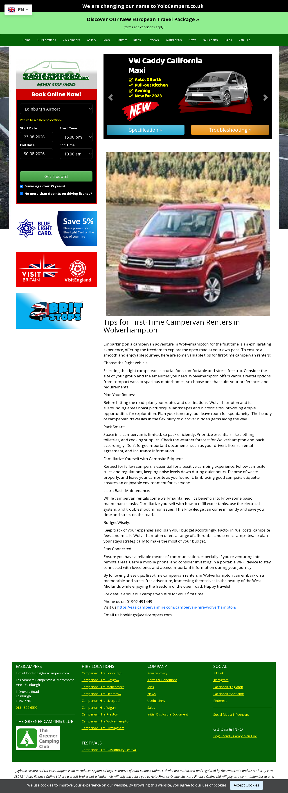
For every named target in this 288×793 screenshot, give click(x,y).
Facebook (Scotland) (228, 694)
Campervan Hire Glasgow (100, 680)
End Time (67, 145)
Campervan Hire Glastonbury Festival (109, 750)
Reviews (153, 40)
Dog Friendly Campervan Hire (235, 736)
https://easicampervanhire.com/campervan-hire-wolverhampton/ (176, 607)
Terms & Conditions (162, 680)
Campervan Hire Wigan (99, 707)
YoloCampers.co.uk (180, 6)
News (192, 40)
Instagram (221, 680)
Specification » (145, 129)
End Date (27, 145)
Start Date (28, 128)
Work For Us (174, 40)
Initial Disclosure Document (167, 714)
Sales (228, 40)
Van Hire (244, 40)
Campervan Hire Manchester (103, 687)
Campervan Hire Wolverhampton (106, 721)
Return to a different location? (41, 120)
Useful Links (156, 700)
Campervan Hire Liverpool (101, 700)
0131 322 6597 (26, 707)
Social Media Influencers (231, 714)
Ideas (137, 40)
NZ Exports (210, 40)
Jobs (150, 687)
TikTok (218, 673)
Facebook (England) (228, 687)
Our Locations (46, 40)
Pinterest (220, 700)
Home (26, 40)
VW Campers (71, 40)
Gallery (91, 40)
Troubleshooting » (230, 129)
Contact (122, 40)
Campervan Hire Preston (100, 714)
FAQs (106, 40)
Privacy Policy (157, 673)
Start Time (68, 128)
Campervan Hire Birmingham (103, 728)
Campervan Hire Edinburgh (102, 673)
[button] (116, 97)
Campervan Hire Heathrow (101, 694)
